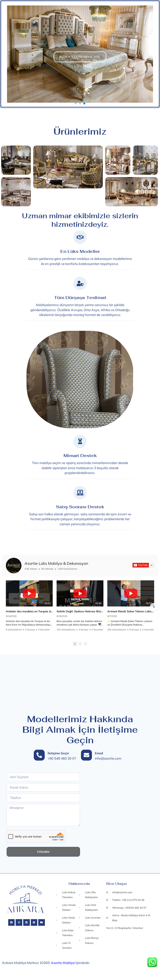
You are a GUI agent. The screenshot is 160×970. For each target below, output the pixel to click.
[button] (3, 54)
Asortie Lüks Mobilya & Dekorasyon (56, 563)
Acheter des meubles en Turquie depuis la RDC (29, 611)
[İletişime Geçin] (39, 755)
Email (99, 753)
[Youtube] (41, 922)
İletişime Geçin (58, 753)
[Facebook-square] (11, 922)
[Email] (86, 755)
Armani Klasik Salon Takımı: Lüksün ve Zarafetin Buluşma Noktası (130, 611)
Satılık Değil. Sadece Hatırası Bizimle (80, 611)
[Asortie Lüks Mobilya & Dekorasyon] (13, 565)
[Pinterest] (34, 922)
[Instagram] (19, 922)
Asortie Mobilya (63, 963)
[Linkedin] (26, 922)
